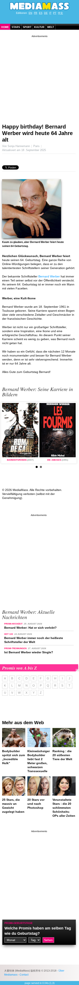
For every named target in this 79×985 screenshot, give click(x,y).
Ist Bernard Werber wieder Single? (28, 652)
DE (46, 13)
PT (54, 13)
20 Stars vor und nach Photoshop (35, 803)
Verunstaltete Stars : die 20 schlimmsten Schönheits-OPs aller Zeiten (63, 807)
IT (50, 13)
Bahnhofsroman (17, 460)
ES (40, 13)
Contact (24, 974)
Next (70, 432)
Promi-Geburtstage (18, 923)
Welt (50, 27)
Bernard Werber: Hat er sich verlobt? (30, 627)
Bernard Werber (49, 276)
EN (30, 13)
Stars (16, 27)
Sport (27, 27)
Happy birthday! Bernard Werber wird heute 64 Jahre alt (37, 133)
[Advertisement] (39, 77)
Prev (7, 432)
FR (35, 13)
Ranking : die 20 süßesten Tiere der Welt (62, 755)
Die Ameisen (54, 460)
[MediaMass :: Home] (39, 6)
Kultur (39, 27)
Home (5, 27)
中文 (60, 13)
